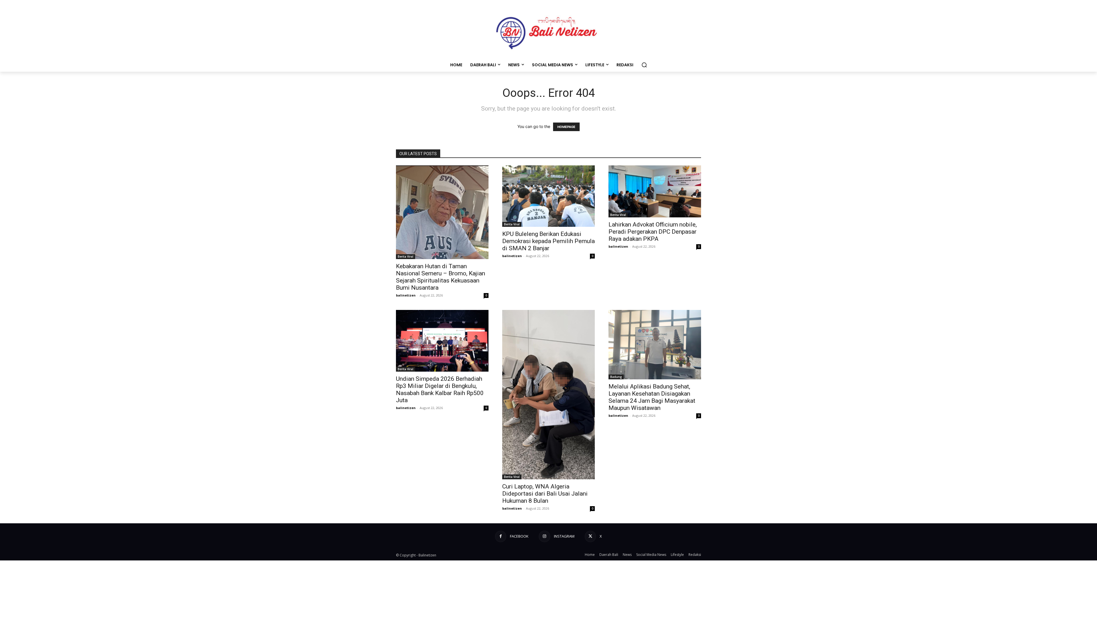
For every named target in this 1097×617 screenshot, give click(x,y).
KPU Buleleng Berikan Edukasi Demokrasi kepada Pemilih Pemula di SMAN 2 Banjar (548, 241)
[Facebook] (500, 536)
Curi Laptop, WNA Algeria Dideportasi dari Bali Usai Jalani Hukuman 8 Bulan (545, 493)
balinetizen (406, 295)
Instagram (564, 536)
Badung (616, 377)
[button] (644, 65)
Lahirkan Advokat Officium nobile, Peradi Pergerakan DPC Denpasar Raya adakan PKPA (652, 231)
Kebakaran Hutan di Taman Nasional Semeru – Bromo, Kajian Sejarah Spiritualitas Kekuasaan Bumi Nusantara (440, 277)
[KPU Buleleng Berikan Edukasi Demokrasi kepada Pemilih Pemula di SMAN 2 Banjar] (548, 196)
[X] (590, 536)
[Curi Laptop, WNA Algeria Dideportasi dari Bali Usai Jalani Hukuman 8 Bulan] (548, 394)
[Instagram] (544, 536)
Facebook (519, 536)
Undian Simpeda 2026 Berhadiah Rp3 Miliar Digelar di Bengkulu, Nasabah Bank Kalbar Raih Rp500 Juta (440, 389)
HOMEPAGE (566, 127)
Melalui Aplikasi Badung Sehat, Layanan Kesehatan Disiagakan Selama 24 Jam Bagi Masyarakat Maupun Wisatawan (651, 397)
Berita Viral (405, 257)
